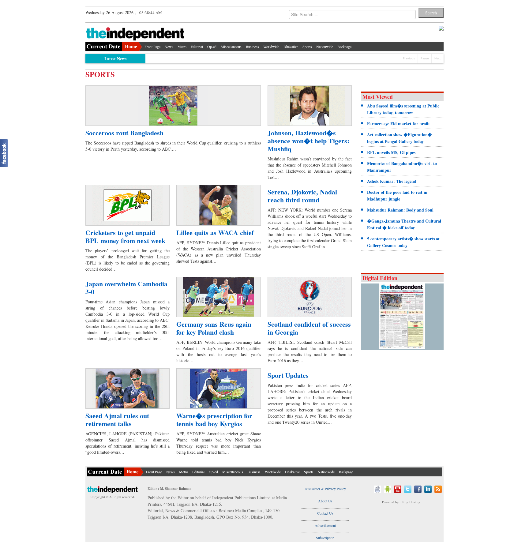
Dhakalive (290, 46)
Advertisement (325, 525)
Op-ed (211, 46)
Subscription (325, 537)
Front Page (152, 46)
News (169, 46)
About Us (325, 500)
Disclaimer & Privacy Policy (325, 488)
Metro (182, 46)
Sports (307, 46)
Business (252, 46)
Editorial (197, 46)
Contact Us (325, 513)
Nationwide (324, 46)
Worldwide (271, 46)
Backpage (344, 46)
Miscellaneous (231, 46)
